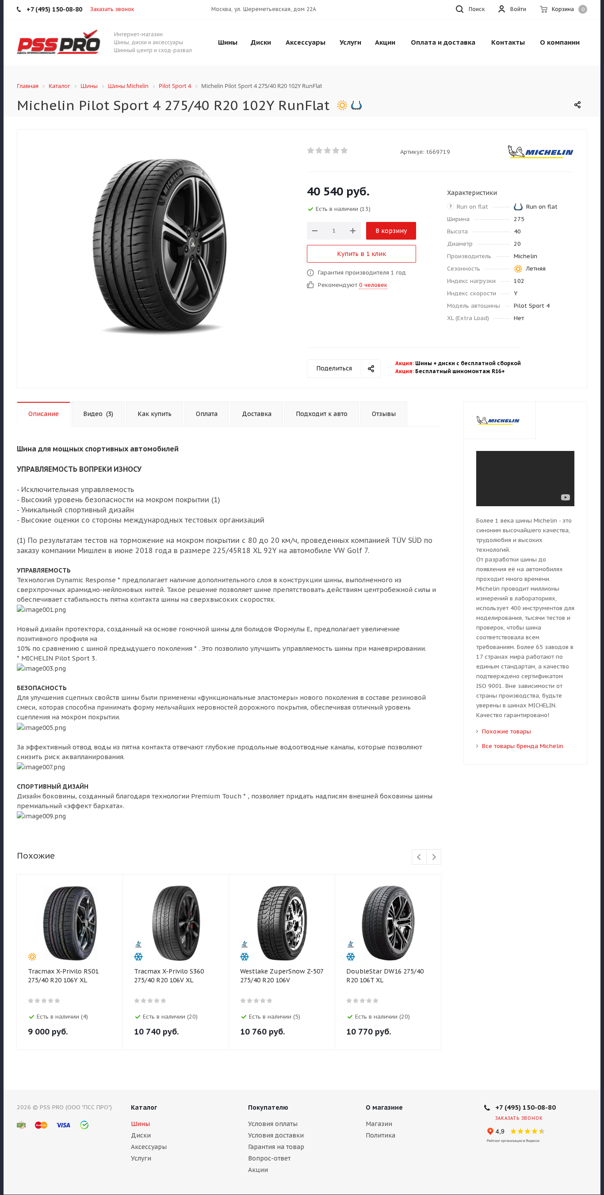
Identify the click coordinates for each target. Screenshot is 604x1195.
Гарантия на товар (276, 1147)
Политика (380, 1135)
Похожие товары (506, 731)
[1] (311, 150)
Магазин (379, 1124)
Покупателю (268, 1107)
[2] (319, 150)
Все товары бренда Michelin (522, 746)
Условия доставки (276, 1135)
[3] (328, 150)
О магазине (384, 1107)
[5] (344, 150)
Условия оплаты (273, 1124)
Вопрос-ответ (269, 1158)
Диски (141, 1135)
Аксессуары (149, 1147)
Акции (258, 1170)
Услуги (141, 1158)
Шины (140, 1124)
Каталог (144, 1107)
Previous (419, 857)
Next (434, 857)
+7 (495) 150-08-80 (525, 1107)
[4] (336, 150)
